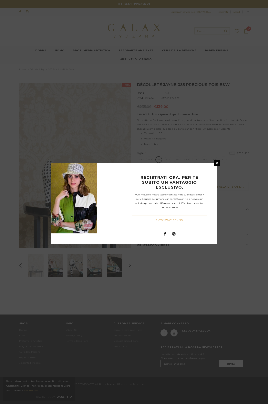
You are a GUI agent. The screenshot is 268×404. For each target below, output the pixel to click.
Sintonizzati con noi (169, 220)
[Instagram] (174, 234)
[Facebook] (165, 234)
